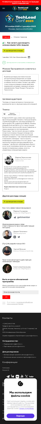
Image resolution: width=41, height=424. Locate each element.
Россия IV (5, 370)
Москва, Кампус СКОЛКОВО (20, 29)
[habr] (31, 377)
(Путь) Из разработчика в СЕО (13, 244)
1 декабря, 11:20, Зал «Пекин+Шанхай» (14, 57)
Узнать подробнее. (26, 409)
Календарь (6, 368)
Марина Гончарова (20, 211)
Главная (6, 37)
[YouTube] (22, 377)
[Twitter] (26, 377)
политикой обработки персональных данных (20, 303)
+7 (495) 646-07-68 (8, 323)
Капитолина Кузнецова (21, 267)
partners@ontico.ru (18, 346)
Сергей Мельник (19, 249)
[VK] (17, 378)
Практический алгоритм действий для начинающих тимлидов (16, 260)
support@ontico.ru (31, 335)
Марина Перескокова (23, 157)
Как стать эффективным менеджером (16, 208)
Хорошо (20, 416)
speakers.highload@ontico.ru (26, 357)
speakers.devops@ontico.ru (24, 354)
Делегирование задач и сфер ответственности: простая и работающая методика (18, 225)
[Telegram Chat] (8, 377)
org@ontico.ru (17, 344)
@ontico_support (14, 326)
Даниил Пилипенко (20, 231)
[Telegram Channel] (12, 378)
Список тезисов (20, 37)
